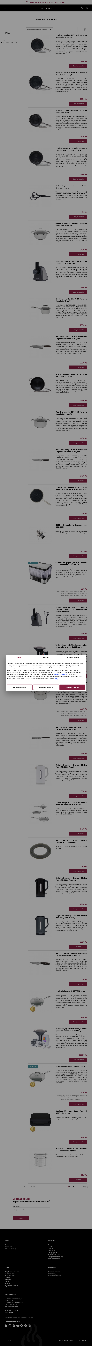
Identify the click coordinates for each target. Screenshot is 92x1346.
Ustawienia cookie (45, 687)
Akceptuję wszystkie (72, 687)
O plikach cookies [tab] (73, 657)
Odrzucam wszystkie (19, 687)
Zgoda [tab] (19, 657)
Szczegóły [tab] (46, 657)
